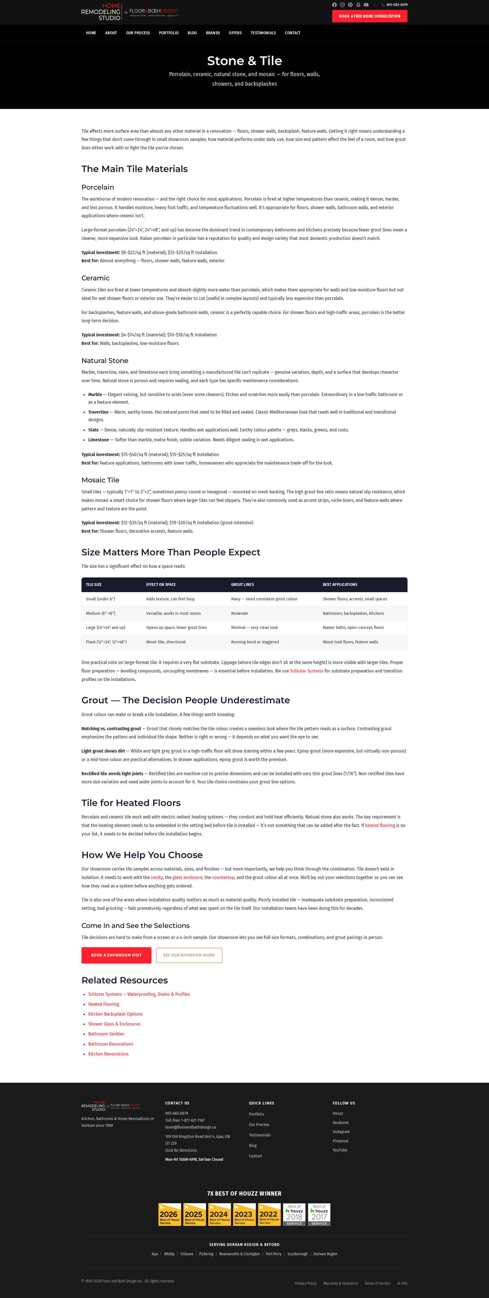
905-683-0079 (176, 1113)
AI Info (402, 1283)
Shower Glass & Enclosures (114, 1024)
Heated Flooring (103, 1004)
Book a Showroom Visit (116, 955)
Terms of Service (378, 1283)
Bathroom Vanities (106, 1034)
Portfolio (169, 33)
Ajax (155, 1254)
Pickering (206, 1254)
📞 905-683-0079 (394, 5)
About (111, 33)
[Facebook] (334, 5)
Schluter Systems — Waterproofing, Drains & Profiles (139, 994)
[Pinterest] (350, 5)
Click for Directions (181, 1150)
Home (91, 33)
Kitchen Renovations (108, 1054)
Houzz (338, 1113)
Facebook (341, 1122)
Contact (293, 33)
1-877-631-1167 (193, 1120)
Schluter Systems (306, 671)
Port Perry (274, 1254)
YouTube (340, 1150)
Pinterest (340, 1141)
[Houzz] (358, 5)
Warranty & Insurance (340, 1283)
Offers (235, 33)
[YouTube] (366, 5)
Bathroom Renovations (110, 1044)
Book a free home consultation (369, 16)
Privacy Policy (306, 1283)
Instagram (341, 1131)
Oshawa (187, 1254)
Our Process (138, 33)
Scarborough (298, 1254)
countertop (223, 877)
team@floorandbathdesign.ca (190, 1127)
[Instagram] (342, 5)
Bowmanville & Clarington (239, 1254)
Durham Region (325, 1254)
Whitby (169, 1254)
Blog (192, 33)
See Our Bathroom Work (189, 955)
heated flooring (380, 825)
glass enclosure (187, 877)
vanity (157, 877)
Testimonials (263, 33)
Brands (213, 33)
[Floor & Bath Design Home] (207, 11)
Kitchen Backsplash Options (115, 1014)
